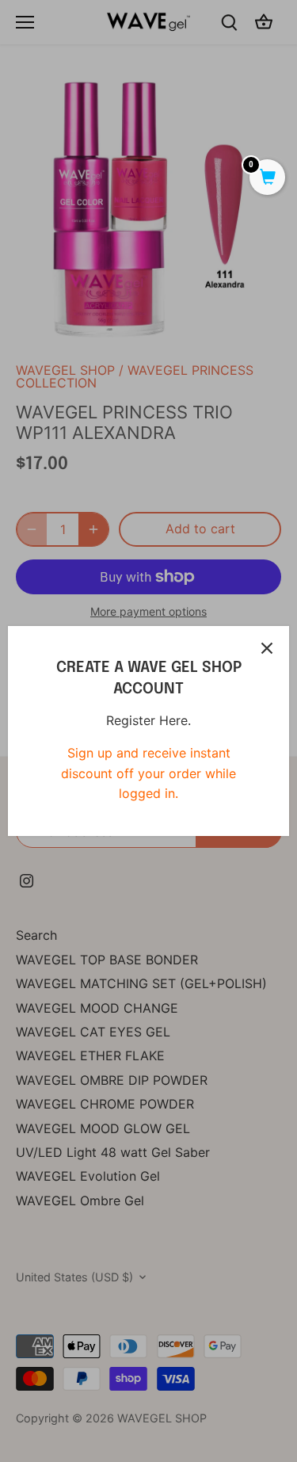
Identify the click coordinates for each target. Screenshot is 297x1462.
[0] (267, 178)
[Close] (266, 648)
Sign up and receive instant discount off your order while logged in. (148, 773)
